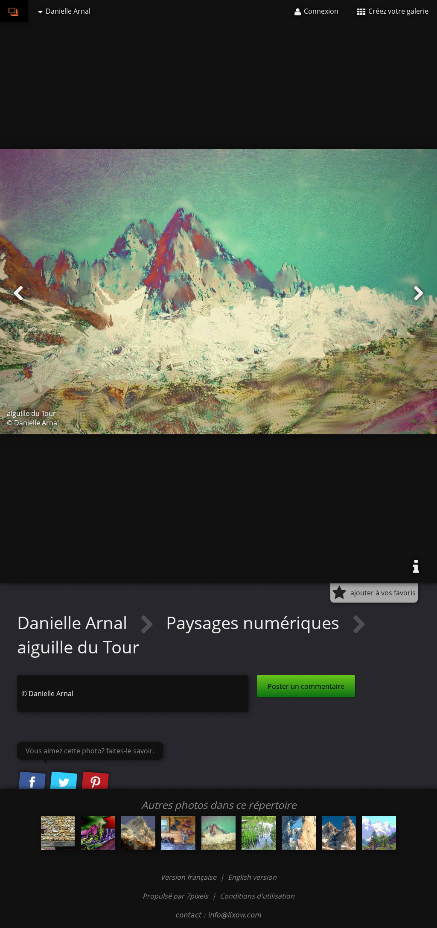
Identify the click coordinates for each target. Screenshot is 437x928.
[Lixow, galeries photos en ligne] (14, 11)
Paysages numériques (255, 622)
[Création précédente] (18, 293)
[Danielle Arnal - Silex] (58, 833)
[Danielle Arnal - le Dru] (339, 833)
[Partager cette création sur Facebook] (32, 782)
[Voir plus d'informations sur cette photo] (416, 566)
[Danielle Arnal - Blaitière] (138, 833)
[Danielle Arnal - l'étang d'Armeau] (259, 833)
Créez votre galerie (397, 11)
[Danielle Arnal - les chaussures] (178, 833)
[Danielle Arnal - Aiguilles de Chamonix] (379, 833)
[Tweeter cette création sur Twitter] (63, 782)
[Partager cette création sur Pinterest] (95, 782)
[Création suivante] (418, 293)
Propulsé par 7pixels (175, 896)
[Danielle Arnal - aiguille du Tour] (218, 833)
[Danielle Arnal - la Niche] (299, 833)
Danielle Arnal (74, 622)
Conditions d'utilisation (257, 896)
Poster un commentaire (306, 686)
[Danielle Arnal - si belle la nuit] (98, 833)
